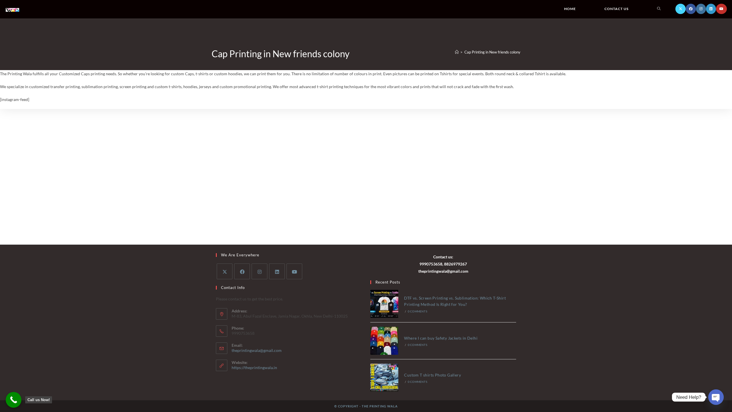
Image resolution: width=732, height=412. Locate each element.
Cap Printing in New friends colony (492, 52)
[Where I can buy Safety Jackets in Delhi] (384, 341)
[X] (680, 9)
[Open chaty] (716, 397)
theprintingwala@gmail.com (257, 350)
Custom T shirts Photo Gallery (432, 375)
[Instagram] (701, 9)
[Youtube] (721, 9)
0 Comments (417, 311)
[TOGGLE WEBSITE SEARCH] (659, 9)
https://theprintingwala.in (254, 367)
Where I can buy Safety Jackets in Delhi (441, 338)
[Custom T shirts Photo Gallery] (384, 378)
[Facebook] (691, 9)
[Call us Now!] (13, 400)
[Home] (457, 52)
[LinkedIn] (711, 9)
